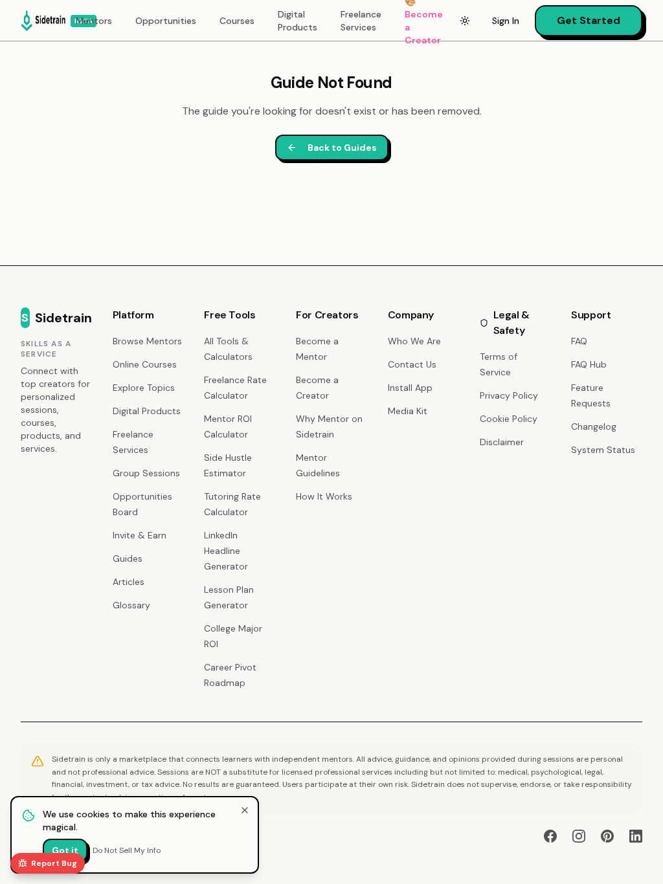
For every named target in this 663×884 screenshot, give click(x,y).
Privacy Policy (509, 395)
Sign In (505, 21)
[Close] (245, 810)
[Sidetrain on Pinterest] (607, 836)
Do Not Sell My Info (127, 850)
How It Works (324, 496)
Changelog (593, 426)
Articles (128, 582)
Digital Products (297, 20)
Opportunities (165, 21)
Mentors (94, 21)
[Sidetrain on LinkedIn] (635, 836)
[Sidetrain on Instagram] (578, 836)
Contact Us (412, 364)
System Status (603, 450)
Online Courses (145, 364)
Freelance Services (361, 20)
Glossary (131, 605)
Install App (410, 387)
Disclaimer (502, 442)
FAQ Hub (589, 364)
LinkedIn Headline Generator (226, 550)
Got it (65, 850)
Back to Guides (342, 147)
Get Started (588, 20)
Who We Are (414, 341)
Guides (127, 558)
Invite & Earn (139, 535)
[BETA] (43, 20)
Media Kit (407, 411)
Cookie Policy (508, 419)
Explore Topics (144, 387)
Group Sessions (146, 473)
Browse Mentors (147, 341)
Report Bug (54, 863)
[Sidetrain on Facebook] (550, 836)
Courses (236, 21)
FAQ (579, 341)
